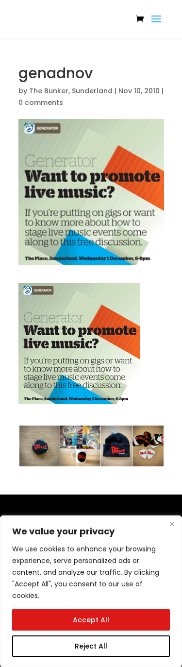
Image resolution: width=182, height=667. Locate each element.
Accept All (91, 620)
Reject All (91, 646)
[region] (91, 591)
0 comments (40, 102)
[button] (79, 343)
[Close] (172, 524)
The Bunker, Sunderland (71, 91)
